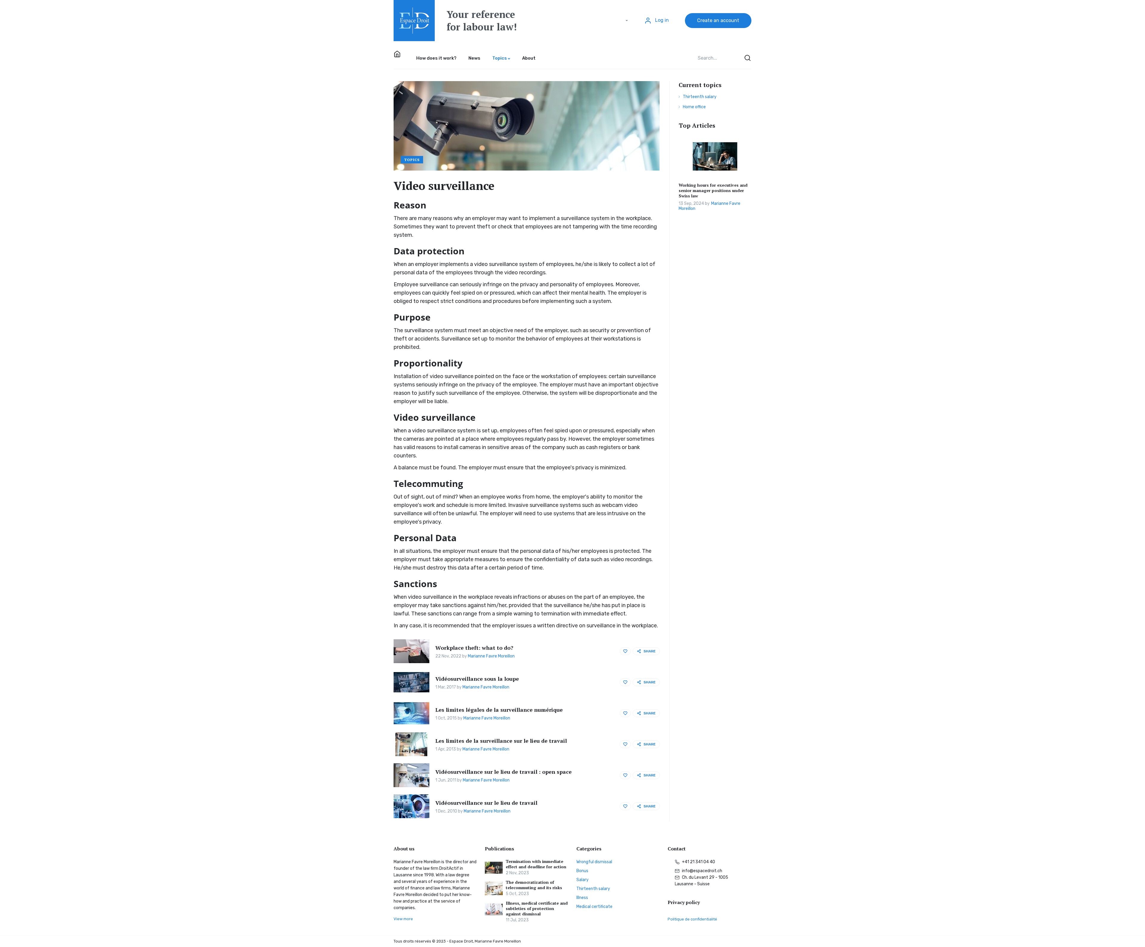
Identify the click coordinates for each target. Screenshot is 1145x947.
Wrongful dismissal (594, 861)
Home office (694, 106)
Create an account (718, 20)
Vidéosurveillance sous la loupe (477, 678)
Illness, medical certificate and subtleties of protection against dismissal (537, 908)
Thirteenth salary (700, 96)
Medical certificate (594, 906)
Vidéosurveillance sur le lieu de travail (486, 802)
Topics (412, 159)
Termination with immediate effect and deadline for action (536, 864)
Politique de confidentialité (692, 919)
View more (403, 919)
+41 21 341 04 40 (698, 861)
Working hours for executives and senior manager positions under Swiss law (713, 190)
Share (649, 651)
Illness (582, 897)
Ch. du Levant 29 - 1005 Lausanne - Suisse (701, 880)
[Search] (747, 58)
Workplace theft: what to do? (474, 647)
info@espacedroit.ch (701, 870)
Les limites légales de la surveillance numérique (499, 709)
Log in (661, 20)
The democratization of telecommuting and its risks (534, 885)
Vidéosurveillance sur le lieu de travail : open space (503, 771)
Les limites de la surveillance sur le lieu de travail (501, 740)
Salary (582, 879)
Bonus (582, 870)
